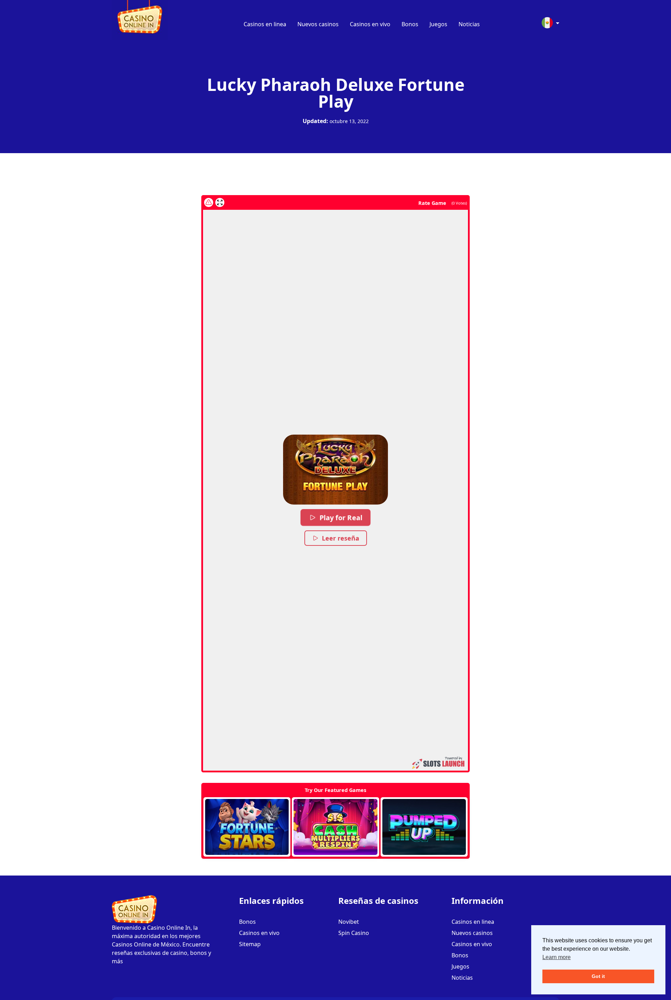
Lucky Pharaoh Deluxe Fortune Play (335, 93)
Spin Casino (353, 933)
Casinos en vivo (370, 24)
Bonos (410, 24)
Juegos (438, 24)
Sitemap (250, 944)
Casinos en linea (265, 24)
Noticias (469, 24)
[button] (335, 470)
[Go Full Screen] (219, 202)
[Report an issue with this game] (208, 202)
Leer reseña (340, 538)
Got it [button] (598, 976)
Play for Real (340, 517)
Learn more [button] (556, 957)
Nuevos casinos (318, 24)
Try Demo (247, 827)
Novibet (348, 922)
